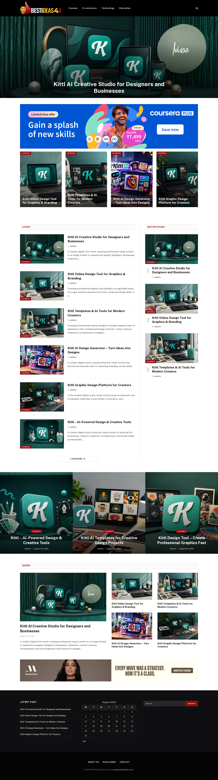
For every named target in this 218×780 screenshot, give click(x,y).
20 (109, 726)
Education (124, 8)
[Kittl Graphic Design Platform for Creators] (177, 179)
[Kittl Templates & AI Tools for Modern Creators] (86, 179)
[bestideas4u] (40, 8)
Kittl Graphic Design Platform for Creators (174, 201)
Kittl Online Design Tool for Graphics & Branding (39, 201)
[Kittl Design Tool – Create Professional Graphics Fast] (181, 513)
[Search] (196, 8)
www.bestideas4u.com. (123, 770)
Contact (125, 762)
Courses (73, 8)
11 (93, 721)
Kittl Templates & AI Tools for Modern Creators (82, 198)
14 (117, 721)
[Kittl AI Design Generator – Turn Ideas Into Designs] (132, 179)
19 (101, 726)
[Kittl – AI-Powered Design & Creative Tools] (42, 433)
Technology (108, 8)
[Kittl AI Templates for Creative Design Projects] (109, 513)
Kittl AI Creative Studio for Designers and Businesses (109, 87)
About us (93, 762)
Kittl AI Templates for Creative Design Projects (109, 540)
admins (73, 246)
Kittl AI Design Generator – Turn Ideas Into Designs (131, 201)
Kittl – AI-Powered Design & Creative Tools (99, 422)
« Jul (84, 741)
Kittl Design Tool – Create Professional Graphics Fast (181, 540)
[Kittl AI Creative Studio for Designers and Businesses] (109, 57)
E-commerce (90, 8)
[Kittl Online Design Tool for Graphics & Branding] (41, 179)
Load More (76, 459)
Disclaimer (109, 762)
